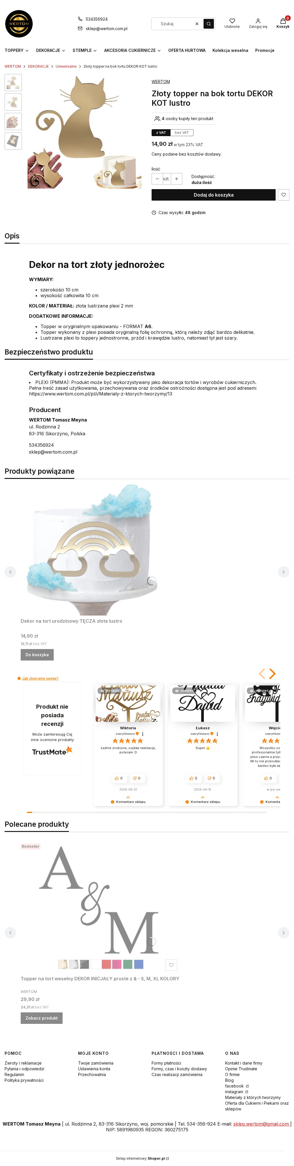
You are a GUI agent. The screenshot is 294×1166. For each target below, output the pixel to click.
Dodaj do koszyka (214, 195)
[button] (209, 24)
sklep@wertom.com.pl (106, 28)
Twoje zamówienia (95, 1063)
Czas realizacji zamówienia (177, 1074)
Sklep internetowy (140, 1158)
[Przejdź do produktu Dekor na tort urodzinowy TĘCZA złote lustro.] (92, 550)
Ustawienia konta (94, 1068)
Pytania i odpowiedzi (24, 1068)
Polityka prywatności (24, 1080)
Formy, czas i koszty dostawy (179, 1068)
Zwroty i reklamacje (23, 1063)
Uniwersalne (66, 66)
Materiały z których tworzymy (253, 1097)
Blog (229, 1080)
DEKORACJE (38, 66)
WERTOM (13, 66)
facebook (235, 1085)
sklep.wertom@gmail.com (261, 1124)
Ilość (156, 168)
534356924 (97, 19)
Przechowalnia (92, 1074)
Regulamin (14, 1074)
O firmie (232, 1074)
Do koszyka (37, 654)
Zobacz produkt (42, 1018)
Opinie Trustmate (241, 1068)
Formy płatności (166, 1063)
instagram (234, 1091)
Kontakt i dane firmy (243, 1063)
